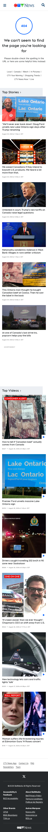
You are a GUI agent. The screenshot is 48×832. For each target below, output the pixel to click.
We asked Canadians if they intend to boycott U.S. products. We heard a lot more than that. (22, 170)
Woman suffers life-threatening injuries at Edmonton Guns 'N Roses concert (23, 740)
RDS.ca (29, 818)
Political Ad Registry (34, 802)
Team (18, 767)
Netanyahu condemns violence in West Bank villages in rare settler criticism (22, 251)
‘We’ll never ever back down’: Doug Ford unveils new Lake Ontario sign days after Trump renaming (23, 127)
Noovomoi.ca (31, 815)
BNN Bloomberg (10, 815)
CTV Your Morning (15, 75)
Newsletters (8, 767)
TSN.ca (6, 818)
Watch (25, 71)
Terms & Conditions (34, 799)
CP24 (5, 812)
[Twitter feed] (24, 776)
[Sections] (4, 5)
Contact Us (23, 763)
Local (9, 71)
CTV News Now (21, 79)
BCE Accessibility (10, 798)
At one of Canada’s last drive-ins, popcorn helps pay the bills (19, 334)
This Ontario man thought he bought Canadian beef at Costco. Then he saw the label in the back (22, 293)
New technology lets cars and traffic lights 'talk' (21, 680)
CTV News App (10, 763)
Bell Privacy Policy (33, 795)
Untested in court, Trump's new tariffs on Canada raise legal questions (23, 211)
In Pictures (35, 71)
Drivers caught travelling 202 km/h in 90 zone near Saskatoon (23, 562)
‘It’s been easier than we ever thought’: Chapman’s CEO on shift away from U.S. (23, 621)
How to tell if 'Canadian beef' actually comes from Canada (22, 443)
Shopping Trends (32, 75)
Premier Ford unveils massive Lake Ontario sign (20, 502)
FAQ (32, 763)
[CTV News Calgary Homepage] (24, 5)
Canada (17, 71)
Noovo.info (30, 812)
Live (32, 79)
